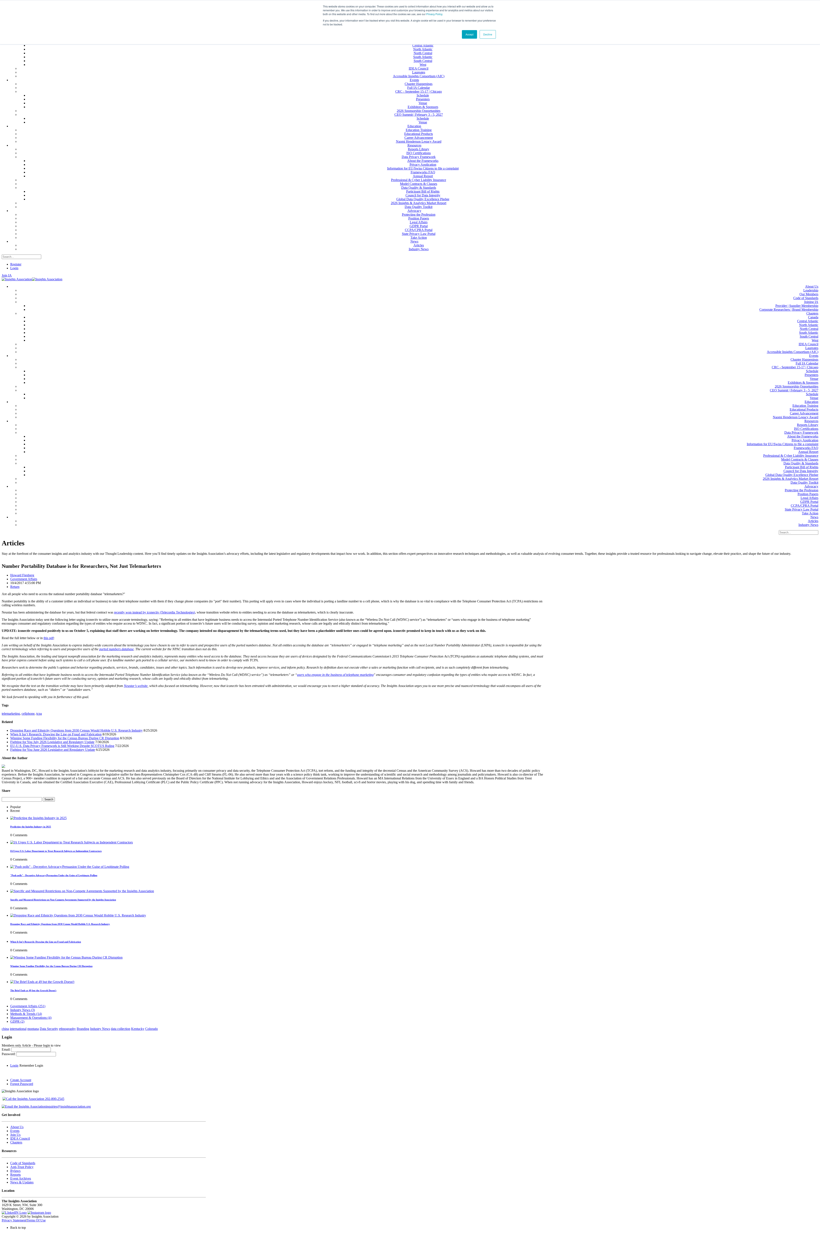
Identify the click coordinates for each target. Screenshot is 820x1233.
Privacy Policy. (434, 14)
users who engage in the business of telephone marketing (335, 675)
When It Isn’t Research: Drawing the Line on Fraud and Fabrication (56, 734)
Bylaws (15, 1171)
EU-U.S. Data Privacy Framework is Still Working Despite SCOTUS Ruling (62, 746)
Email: (6, 1049)
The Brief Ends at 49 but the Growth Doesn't (33, 990)
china (5, 1029)
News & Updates (22, 1182)
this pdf (49, 638)
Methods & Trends (26, 1014)
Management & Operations (30, 1017)
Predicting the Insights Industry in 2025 (30, 826)
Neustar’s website (136, 686)
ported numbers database (116, 649)
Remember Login (31, 1065)
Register (15, 264)
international (18, 1029)
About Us (16, 1127)
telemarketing (11, 713)
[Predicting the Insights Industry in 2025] (38, 818)
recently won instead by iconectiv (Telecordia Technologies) (154, 612)
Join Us (15, 1134)
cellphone (28, 713)
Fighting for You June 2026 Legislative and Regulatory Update (52, 749)
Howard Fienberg (22, 575)
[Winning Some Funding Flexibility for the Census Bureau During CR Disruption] (66, 957)
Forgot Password (21, 1084)
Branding (83, 1029)
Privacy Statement (14, 1220)
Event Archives (20, 1178)
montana (33, 1029)
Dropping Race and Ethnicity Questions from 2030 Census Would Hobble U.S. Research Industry (76, 730)
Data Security (49, 1029)
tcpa (39, 713)
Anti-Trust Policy (22, 1167)
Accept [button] (469, 34)
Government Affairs (23, 579)
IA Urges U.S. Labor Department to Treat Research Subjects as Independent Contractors (56, 851)
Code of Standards (22, 1163)
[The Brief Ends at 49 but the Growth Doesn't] (42, 982)
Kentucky (137, 1029)
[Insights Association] (17, 279)
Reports (15, 1174)
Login (14, 268)
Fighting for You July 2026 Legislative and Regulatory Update (52, 742)
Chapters (16, 1142)
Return (14, 587)
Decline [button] (487, 34)
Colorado (151, 1029)
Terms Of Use (36, 1220)
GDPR (17, 1021)
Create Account (20, 1080)
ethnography (67, 1029)
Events (14, 1131)
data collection (120, 1029)
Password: (9, 1054)
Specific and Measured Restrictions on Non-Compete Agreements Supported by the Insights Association (63, 899)
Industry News (22, 1010)
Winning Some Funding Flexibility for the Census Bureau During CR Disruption (64, 738)
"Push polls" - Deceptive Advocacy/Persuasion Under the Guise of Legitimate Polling (53, 875)
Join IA (7, 275)
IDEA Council (20, 1138)
